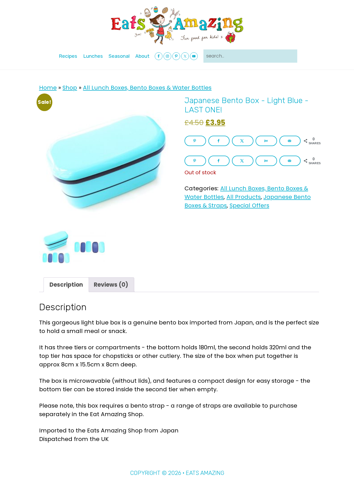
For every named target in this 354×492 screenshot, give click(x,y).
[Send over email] (290, 141)
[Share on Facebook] (219, 141)
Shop (69, 88)
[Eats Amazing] (177, 25)
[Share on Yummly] (266, 141)
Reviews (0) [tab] (111, 285)
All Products (243, 197)
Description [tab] (66, 285)
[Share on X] (242, 141)
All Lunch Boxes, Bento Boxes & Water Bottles (147, 88)
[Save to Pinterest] (195, 141)
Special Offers (249, 205)
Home (48, 88)
